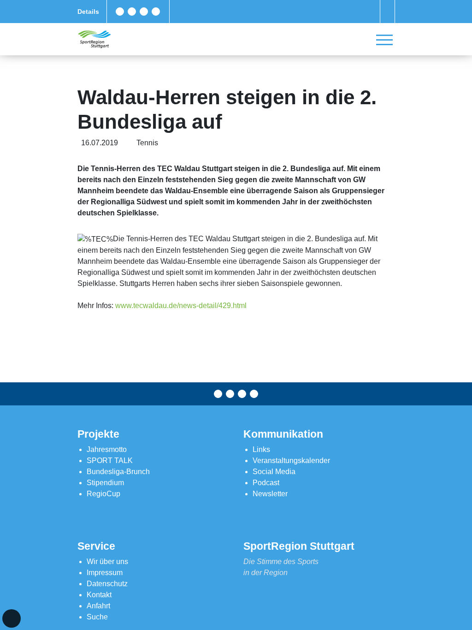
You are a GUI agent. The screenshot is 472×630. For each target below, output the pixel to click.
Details (88, 11)
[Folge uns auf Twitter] (132, 11)
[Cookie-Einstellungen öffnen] (11, 618)
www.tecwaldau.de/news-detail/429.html (181, 305)
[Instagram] (144, 11)
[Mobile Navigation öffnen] (384, 39)
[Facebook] (120, 11)
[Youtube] (156, 11)
